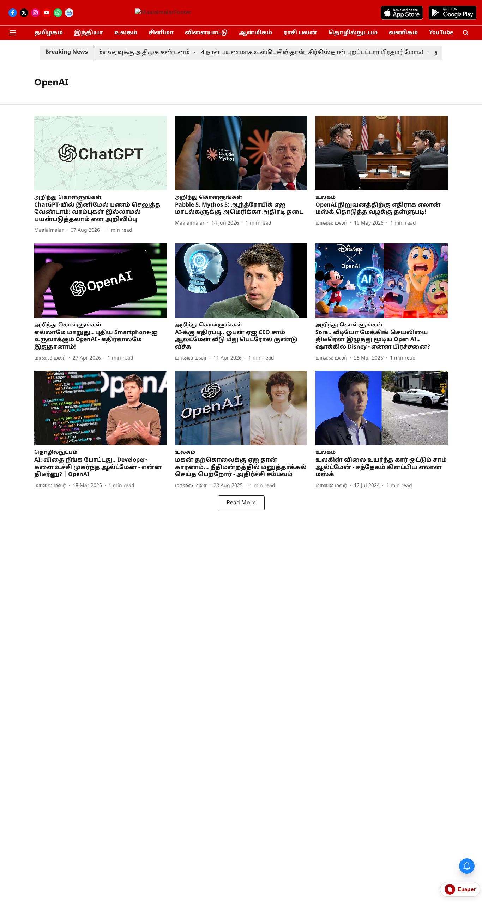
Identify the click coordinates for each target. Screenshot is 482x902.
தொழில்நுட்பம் (353, 32)
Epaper (467, 889)
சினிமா (161, 32)
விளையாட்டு (206, 32)
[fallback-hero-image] (100, 153)
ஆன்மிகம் (255, 32)
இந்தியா (88, 32)
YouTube (441, 32)
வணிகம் (403, 32)
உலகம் (125, 32)
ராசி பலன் (300, 32)
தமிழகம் (49, 32)
